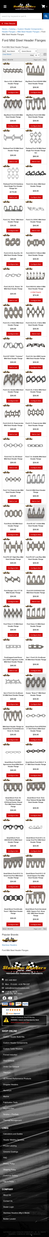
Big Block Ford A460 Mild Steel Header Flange (13, 116)
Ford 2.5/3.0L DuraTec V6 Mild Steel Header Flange (13, 254)
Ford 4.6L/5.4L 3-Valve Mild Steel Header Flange (36, 324)
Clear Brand (7, 54)
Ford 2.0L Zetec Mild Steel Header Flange (35, 185)
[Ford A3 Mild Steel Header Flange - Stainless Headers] (29, 472)
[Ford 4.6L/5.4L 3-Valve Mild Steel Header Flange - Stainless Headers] (29, 305)
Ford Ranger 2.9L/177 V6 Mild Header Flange (13, 591)
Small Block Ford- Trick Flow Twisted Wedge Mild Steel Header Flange (36, 800)
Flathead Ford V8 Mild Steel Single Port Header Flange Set (36, 150)
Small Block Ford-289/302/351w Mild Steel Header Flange (13, 840)
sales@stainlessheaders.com (17, 988)
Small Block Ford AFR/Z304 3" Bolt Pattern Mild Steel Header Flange (36, 728)
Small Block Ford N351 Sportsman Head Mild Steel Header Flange (13, 764)
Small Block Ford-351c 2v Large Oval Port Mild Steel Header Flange (35, 840)
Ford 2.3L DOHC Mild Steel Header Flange (36, 221)
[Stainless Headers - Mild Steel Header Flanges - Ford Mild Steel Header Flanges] (10, 940)
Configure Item (13, 92)
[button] (24, 16)
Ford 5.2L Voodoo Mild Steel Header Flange (13, 391)
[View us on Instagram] (15, 998)
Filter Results (9, 23)
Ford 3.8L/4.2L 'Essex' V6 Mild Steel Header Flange (13, 287)
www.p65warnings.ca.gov (20, 1022)
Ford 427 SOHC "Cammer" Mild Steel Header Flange (13, 357)
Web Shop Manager (33, 1234)
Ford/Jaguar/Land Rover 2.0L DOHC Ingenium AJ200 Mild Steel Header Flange (13, 659)
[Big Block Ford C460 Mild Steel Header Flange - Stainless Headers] (29, 97)
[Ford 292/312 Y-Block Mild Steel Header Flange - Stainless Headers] (29, 235)
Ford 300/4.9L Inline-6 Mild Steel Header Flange (35, 287)
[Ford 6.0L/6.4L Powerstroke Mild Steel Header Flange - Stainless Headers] (6, 405)
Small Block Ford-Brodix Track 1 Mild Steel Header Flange (13, 911)
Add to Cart (13, 161)
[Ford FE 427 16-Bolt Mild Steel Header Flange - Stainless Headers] (29, 505)
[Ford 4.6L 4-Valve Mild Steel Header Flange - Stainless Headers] (6, 305)
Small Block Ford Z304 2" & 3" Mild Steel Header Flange (35, 763)
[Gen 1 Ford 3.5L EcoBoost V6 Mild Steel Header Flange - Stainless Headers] (29, 639)
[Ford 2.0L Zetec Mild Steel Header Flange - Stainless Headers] (29, 166)
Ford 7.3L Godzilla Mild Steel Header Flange (35, 458)
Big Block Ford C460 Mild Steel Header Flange (35, 116)
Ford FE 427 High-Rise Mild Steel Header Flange (13, 558)
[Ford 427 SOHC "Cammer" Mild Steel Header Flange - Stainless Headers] (6, 338)
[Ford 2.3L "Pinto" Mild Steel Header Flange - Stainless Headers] (6, 201)
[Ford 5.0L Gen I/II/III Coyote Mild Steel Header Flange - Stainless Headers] (29, 338)
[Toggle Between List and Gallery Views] (43, 54)
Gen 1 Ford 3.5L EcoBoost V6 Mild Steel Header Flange (35, 658)
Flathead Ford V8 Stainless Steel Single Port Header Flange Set (13, 186)
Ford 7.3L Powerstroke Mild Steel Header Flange (13, 491)
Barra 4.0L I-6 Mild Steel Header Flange (13, 82)
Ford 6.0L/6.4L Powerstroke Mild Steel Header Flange (13, 424)
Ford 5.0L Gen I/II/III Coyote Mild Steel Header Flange (36, 357)
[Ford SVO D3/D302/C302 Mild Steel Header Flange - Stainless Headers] (29, 572)
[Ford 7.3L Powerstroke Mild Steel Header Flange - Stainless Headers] (6, 472)
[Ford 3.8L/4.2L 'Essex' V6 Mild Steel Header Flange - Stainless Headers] (6, 268)
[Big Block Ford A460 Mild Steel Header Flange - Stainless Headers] (6, 97)
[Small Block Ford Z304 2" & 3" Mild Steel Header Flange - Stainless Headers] (29, 744)
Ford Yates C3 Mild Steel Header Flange (36, 625)
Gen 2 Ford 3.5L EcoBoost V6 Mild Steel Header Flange (13, 694)
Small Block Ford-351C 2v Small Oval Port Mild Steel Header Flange (13, 875)
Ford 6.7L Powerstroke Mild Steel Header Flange (36, 424)
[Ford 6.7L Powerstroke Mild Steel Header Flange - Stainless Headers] (29, 405)
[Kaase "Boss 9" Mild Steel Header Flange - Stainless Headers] (29, 675)
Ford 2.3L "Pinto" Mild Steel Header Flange (13, 221)
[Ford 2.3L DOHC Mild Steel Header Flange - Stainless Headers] (29, 201)
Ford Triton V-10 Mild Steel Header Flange (13, 625)
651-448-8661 (11, 980)
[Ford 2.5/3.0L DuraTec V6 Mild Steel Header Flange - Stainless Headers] (6, 235)
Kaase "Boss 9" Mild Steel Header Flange (36, 694)
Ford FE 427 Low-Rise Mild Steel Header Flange (36, 558)
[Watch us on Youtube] (10, 998)
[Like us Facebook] (4, 998)
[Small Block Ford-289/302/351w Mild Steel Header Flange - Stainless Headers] (6, 819)
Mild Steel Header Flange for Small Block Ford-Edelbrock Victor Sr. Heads (13, 728)
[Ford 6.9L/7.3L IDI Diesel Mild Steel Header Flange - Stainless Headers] (6, 438)
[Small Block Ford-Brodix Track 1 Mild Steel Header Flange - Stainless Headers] (6, 891)
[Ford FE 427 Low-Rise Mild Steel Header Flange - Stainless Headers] (29, 539)
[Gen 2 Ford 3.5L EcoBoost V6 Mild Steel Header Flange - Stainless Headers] (6, 675)
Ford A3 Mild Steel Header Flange (35, 491)
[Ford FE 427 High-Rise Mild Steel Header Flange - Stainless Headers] (6, 539)
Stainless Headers (9, 945)
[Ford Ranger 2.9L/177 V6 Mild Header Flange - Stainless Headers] (6, 572)
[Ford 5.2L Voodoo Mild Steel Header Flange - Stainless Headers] (6, 371)
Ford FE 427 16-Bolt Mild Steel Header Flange (36, 525)
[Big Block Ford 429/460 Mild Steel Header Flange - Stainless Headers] (29, 63)
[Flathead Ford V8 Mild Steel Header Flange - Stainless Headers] (6, 130)
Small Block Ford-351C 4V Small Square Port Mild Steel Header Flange (35, 875)
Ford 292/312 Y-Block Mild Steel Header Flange (35, 254)
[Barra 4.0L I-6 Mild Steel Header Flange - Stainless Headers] (6, 63)
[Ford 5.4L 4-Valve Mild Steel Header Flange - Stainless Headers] (29, 371)
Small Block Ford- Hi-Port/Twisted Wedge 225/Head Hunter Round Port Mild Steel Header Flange (13, 802)
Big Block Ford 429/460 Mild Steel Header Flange (35, 82)
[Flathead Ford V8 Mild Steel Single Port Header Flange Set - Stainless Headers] (29, 130)
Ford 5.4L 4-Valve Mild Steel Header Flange (36, 391)
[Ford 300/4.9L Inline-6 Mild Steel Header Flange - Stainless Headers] (29, 268)
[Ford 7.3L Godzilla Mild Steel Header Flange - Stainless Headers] (29, 438)
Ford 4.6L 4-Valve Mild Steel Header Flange (13, 324)
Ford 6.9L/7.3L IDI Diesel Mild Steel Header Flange (13, 458)
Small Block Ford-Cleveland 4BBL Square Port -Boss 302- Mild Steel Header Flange (35, 912)
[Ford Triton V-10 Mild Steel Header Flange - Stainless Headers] (6, 606)
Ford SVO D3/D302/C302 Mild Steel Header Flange (36, 591)
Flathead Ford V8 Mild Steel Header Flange (13, 149)
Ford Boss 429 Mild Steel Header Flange (13, 525)
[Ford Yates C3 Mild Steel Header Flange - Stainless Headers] (29, 606)
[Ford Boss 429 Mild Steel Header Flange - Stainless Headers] (6, 505)
